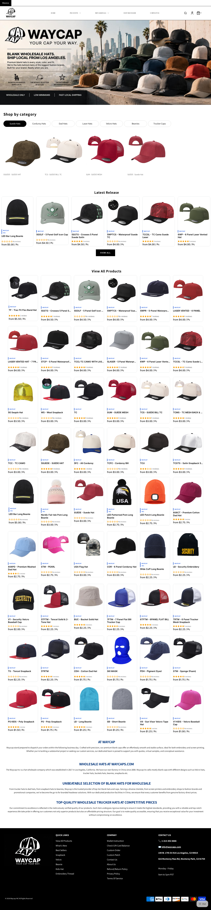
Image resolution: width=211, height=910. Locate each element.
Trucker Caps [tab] (159, 123)
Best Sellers (61, 850)
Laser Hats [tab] (87, 123)
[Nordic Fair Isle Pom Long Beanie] (56, 492)
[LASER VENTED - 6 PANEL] (188, 290)
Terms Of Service (115, 878)
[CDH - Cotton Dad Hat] (89, 651)
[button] (7, 241)
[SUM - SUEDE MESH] (122, 392)
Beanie (59, 864)
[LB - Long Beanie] (89, 701)
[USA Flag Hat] (89, 546)
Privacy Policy (113, 873)
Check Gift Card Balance (118, 845)
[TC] (89, 392)
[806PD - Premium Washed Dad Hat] (23, 546)
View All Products (64, 840)
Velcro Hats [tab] (111, 123)
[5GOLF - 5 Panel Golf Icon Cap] (52, 213)
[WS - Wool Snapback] (56, 392)
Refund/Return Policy (117, 869)
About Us (111, 864)
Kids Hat (60, 869)
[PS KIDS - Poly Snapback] (23, 701)
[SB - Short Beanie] (122, 701)
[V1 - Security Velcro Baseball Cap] (23, 599)
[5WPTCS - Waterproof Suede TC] (123, 213)
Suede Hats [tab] (15, 123)
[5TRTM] (56, 651)
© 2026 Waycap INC (12, 898)
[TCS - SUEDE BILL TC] (155, 392)
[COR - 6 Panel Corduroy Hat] (122, 546)
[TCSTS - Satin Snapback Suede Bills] (188, 443)
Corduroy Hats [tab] (39, 123)
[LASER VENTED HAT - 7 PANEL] (23, 341)
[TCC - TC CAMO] (23, 443)
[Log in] (192, 13)
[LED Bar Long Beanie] (17, 212)
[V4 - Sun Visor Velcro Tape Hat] (155, 701)
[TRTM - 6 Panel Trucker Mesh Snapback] (188, 599)
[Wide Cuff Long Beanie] (155, 546)
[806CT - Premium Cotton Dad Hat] (188, 492)
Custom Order (113, 850)
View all (105, 252)
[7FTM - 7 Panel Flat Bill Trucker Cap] (122, 599)
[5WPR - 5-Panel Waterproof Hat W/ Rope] (155, 290)
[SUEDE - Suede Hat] (89, 492)
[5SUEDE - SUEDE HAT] (56, 443)
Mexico (5, 2)
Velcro (59, 859)
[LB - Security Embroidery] (188, 546)
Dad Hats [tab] (63, 123)
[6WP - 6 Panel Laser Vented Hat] (194, 213)
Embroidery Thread (65, 873)
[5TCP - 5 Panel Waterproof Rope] (56, 341)
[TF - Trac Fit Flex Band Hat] (23, 289)
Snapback (60, 854)
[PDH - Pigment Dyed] (155, 651)
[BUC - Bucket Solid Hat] (89, 599)
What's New (61, 845)
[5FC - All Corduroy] (89, 443)
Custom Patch (113, 854)
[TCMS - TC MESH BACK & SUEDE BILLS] (188, 392)
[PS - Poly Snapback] (56, 701)
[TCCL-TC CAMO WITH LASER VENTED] (89, 341)
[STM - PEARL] (56, 546)
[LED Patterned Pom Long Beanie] (122, 492)
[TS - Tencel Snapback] (23, 651)
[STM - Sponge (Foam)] (188, 651)
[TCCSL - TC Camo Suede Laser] (159, 213)
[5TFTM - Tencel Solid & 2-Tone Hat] (56, 599)
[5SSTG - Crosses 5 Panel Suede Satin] (88, 213)
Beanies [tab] (135, 123)
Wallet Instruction (115, 840)
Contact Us (112, 859)
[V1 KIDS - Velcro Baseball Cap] (188, 701)
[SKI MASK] (122, 651)
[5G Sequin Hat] (23, 392)
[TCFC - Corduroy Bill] (122, 443)
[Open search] (185, 13)
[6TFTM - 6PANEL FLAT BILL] (155, 599)
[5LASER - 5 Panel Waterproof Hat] (122, 341)
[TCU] (155, 443)
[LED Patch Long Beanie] (155, 492)
